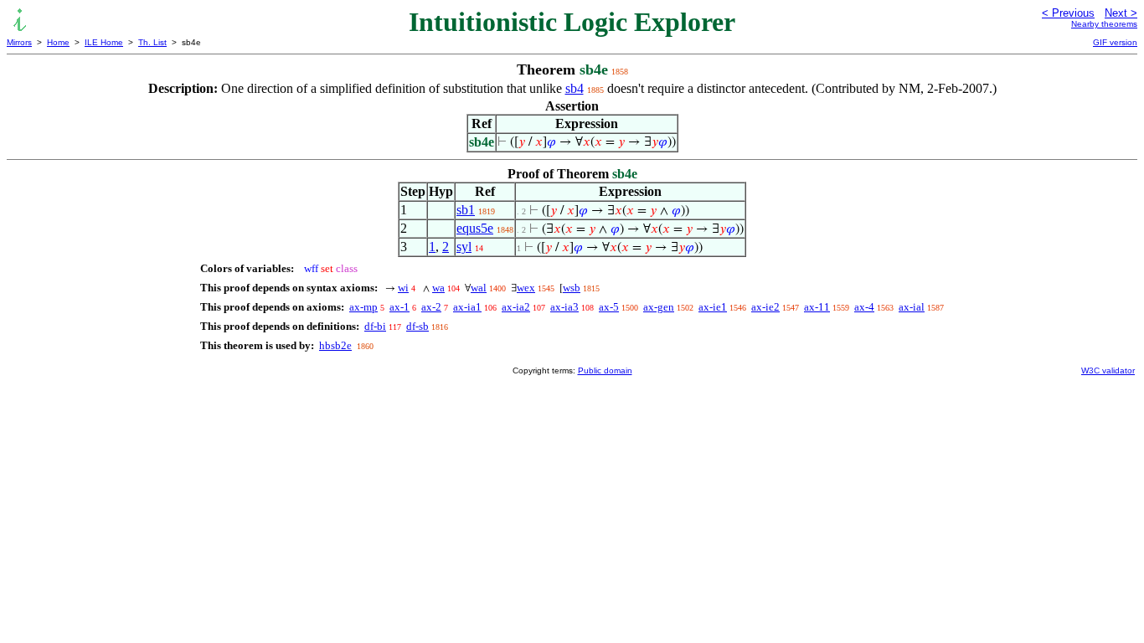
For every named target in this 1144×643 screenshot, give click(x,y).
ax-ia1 (467, 307)
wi (403, 287)
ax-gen (658, 307)
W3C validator (1108, 370)
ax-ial (912, 307)
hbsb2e (335, 345)
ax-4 (864, 307)
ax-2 (431, 307)
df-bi (375, 326)
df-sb (417, 326)
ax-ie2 (765, 307)
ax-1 (399, 307)
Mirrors (19, 42)
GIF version (1115, 42)
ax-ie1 (712, 307)
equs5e (474, 228)
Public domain (605, 370)
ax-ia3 (564, 307)
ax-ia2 (516, 307)
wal (479, 287)
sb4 (574, 88)
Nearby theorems (1104, 23)
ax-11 (817, 307)
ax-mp (363, 307)
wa (438, 287)
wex (526, 287)
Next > (1121, 13)
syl (464, 246)
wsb (571, 287)
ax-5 (609, 307)
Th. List (152, 42)
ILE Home (104, 42)
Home (58, 42)
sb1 (465, 210)
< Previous (1068, 13)
